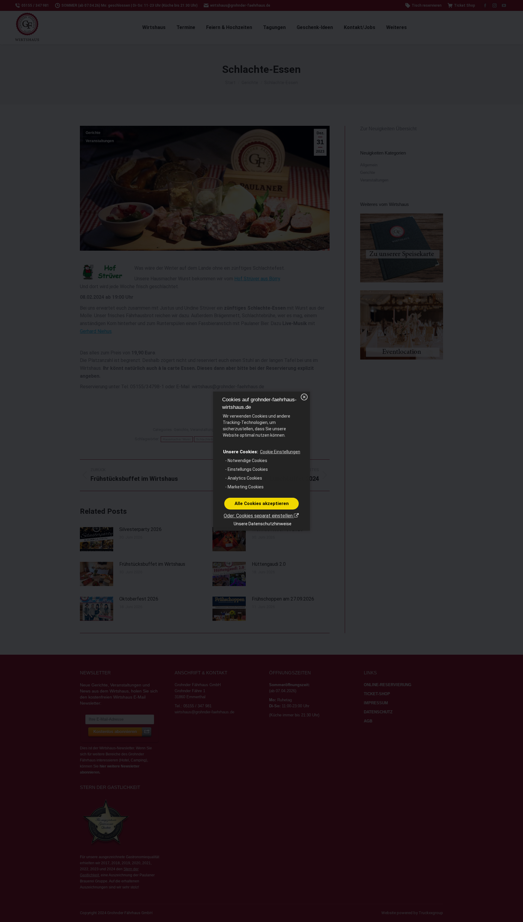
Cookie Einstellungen (280, 451)
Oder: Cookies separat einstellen (259, 516)
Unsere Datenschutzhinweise (262, 523)
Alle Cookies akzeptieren (262, 503)
